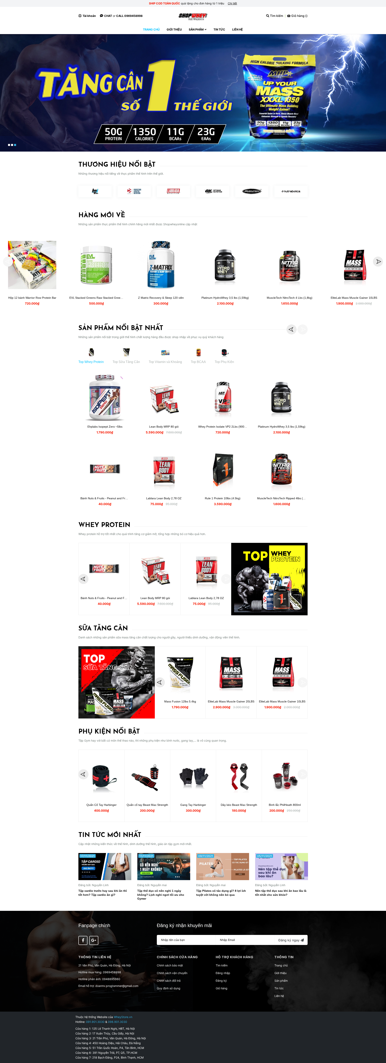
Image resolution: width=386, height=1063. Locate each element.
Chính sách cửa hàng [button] (177, 957)
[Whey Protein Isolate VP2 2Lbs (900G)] (222, 397)
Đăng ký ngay (289, 940)
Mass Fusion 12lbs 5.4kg (180, 701)
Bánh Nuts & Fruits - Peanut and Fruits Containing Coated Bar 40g (122, 498)
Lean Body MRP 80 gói (164, 426)
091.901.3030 (95, 1021)
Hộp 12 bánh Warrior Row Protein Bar (32, 297)
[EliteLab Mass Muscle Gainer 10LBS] (354, 265)
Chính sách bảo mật (170, 965)
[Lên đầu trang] (379, 1044)
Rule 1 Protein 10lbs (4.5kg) (222, 498)
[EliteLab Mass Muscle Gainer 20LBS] (231, 672)
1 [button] (9, 145)
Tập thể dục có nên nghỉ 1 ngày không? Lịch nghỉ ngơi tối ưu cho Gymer (160, 894)
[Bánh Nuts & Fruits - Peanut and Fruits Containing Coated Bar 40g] (104, 468)
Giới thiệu (280, 973)
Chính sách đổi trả (169, 980)
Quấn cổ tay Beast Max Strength (147, 804)
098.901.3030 (117, 1021)
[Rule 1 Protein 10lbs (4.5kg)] (222, 468)
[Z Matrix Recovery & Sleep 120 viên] (161, 265)
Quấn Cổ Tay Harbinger (101, 804)
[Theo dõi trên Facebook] (82, 940)
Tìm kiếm (222, 965)
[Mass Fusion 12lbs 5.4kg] (180, 672)
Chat (108, 15)
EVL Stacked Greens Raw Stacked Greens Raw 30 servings (107, 297)
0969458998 (112, 972)
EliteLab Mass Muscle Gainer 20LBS (231, 701)
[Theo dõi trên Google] (93, 940)
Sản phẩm (281, 980)
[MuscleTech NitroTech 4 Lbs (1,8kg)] (289, 265)
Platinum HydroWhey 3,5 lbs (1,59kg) (225, 297)
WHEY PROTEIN (104, 525)
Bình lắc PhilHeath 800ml (285, 804)
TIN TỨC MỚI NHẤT (109, 835)
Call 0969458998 (129, 15)
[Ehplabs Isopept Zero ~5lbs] (104, 397)
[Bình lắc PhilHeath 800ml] (285, 775)
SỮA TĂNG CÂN (103, 629)
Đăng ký (221, 980)
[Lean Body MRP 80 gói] (163, 397)
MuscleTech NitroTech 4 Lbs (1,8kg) (289, 297)
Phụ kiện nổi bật (109, 732)
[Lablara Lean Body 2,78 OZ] (163, 468)
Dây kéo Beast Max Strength (239, 804)
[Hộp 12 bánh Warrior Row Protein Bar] (32, 265)
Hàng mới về (101, 215)
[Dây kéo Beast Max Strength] (239, 775)
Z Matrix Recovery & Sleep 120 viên (161, 297)
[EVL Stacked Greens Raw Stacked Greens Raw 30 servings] (96, 265)
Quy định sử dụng (168, 988)
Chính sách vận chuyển (172, 973)
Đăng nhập (223, 973)
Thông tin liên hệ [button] (95, 957)
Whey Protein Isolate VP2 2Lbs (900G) (222, 426)
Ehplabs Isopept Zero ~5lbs (104, 426)
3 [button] (15, 145)
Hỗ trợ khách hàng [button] (234, 957)
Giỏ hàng (221, 988)
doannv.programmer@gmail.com (116, 986)
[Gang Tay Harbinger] (193, 775)
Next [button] (378, 262)
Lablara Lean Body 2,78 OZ (164, 498)
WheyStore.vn (123, 1017)
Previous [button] (8, 262)
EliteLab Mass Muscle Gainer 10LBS (354, 297)
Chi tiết (232, 3)
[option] (193, 93)
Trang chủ (281, 965)
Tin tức (279, 988)
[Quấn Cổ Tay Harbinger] (101, 775)
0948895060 (111, 979)
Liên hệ (279, 996)
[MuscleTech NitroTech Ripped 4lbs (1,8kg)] (281, 468)
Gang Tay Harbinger (193, 804)
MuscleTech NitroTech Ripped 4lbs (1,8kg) (284, 498)
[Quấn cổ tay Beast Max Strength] (147, 775)
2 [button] (12, 145)
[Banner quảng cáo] (269, 579)
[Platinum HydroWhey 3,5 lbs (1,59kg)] (225, 265)
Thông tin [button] (284, 957)
